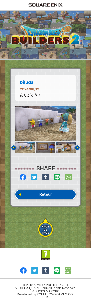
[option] (45, 123)
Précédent (13, 147)
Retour (45, 194)
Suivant (77, 147)
